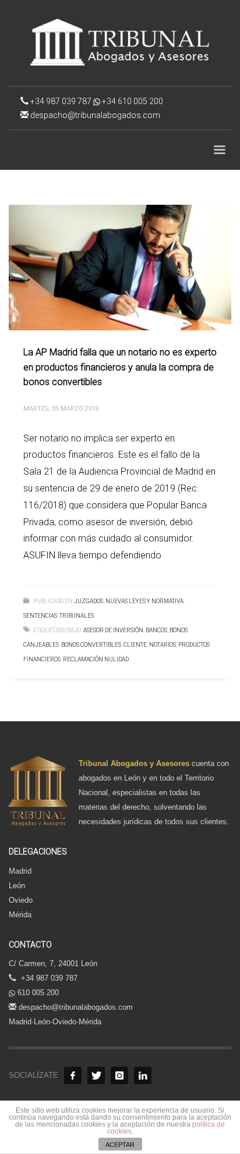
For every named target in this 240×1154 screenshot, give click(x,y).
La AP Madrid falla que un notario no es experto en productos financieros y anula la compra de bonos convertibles (120, 367)
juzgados (88, 601)
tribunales (76, 615)
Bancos (156, 630)
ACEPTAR (120, 1144)
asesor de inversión (113, 630)
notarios (162, 645)
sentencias (40, 615)
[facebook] (73, 1075)
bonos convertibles (91, 645)
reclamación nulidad (96, 659)
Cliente (135, 645)
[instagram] (119, 1075)
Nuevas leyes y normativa (144, 601)
